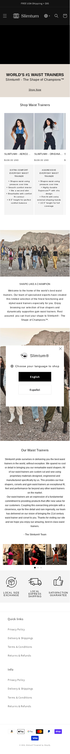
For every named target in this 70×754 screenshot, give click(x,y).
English (35, 377)
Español (35, 390)
